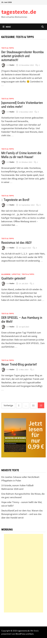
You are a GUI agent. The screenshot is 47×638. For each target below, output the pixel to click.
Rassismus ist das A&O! (16, 242)
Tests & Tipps (7, 48)
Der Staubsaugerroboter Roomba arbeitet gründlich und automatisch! (22, 56)
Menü (8, 26)
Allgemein (5, 274)
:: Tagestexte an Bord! (15, 200)
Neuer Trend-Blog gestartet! (19, 364)
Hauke (12, 65)
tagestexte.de (18, 11)
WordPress (20, 633)
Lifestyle (16, 274)
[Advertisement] (23, 573)
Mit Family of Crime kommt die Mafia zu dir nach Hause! (21, 155)
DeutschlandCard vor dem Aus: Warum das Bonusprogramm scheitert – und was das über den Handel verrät (22, 514)
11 (33, 405)
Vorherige (8, 405)
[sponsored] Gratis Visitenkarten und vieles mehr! (22, 105)
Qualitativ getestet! (13, 278)
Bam (31, 633)
